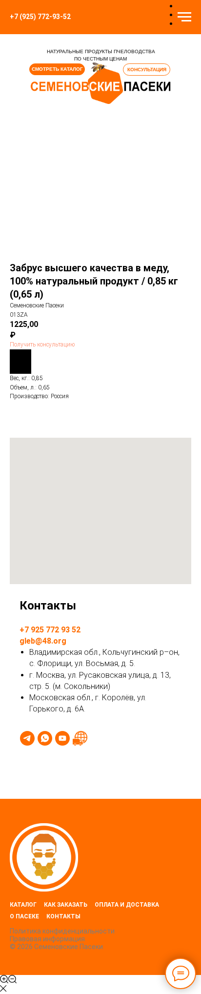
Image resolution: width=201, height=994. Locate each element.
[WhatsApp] (45, 738)
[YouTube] (62, 738)
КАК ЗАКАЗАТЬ (65, 904)
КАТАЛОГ (23, 904)
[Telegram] (27, 738)
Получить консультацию (42, 344)
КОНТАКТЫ (63, 916)
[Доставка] (80, 738)
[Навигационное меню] (184, 17)
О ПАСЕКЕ (24, 916)
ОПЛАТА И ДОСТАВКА (127, 904)
